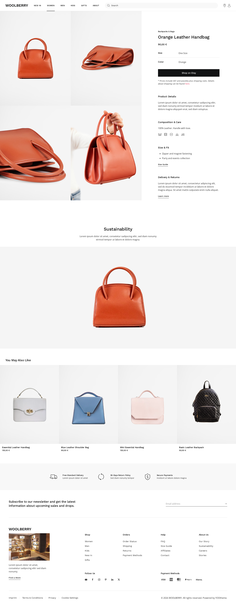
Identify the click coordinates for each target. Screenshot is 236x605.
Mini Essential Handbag (132, 447)
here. (187, 83)
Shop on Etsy (189, 73)
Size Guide (166, 546)
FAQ (163, 541)
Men (87, 546)
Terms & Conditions (32, 598)
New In (88, 555)
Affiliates (165, 550)
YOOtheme (221, 597)
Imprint (13, 598)
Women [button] (50, 5)
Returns (127, 550)
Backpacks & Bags (166, 31)
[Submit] (226, 503)
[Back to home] (16, 5)
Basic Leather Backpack (191, 447)
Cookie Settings (70, 598)
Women (89, 541)
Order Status (130, 541)
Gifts (84, 5)
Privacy (52, 598)
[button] (35, 58)
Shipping (127, 546)
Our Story (204, 541)
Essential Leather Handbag (16, 447)
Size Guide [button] (163, 164)
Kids (87, 550)
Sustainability (206, 546)
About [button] (96, 5)
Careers (203, 550)
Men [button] (63, 5)
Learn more (163, 196)
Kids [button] (73, 5)
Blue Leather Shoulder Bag (75, 447)
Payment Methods (132, 555)
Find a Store (14, 578)
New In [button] (37, 5)
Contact (165, 555)
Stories (202, 555)
